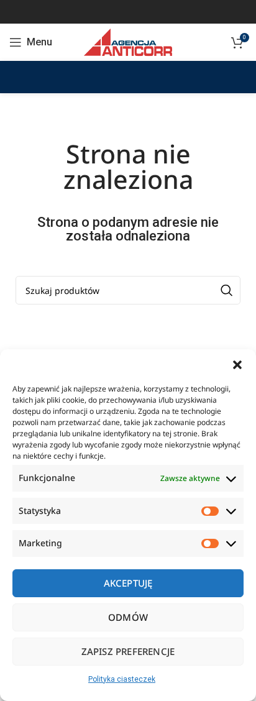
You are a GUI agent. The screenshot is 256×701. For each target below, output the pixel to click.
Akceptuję (128, 583)
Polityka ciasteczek (121, 679)
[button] (237, 365)
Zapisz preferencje (128, 651)
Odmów (128, 617)
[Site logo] (127, 42)
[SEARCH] (226, 290)
